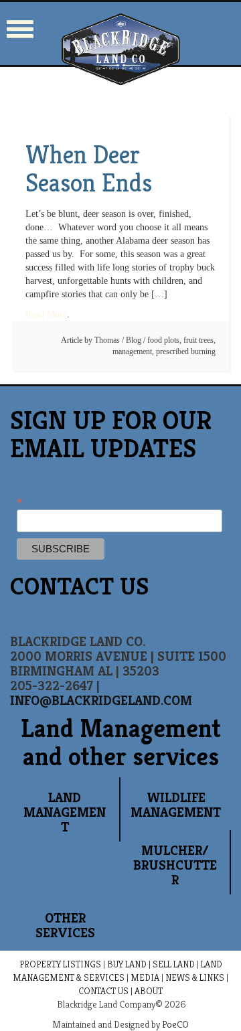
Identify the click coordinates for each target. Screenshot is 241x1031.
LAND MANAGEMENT (64, 812)
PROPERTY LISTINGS (60, 964)
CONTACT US (103, 991)
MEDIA (145, 977)
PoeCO (175, 1024)
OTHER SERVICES (65, 925)
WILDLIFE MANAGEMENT (176, 805)
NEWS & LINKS (194, 977)
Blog (133, 340)
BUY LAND (127, 964)
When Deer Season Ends (88, 169)
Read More (46, 314)
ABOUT (149, 991)
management (132, 351)
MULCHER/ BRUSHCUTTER (175, 865)
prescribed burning (186, 351)
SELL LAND (174, 964)
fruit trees (198, 340)
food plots (163, 340)
